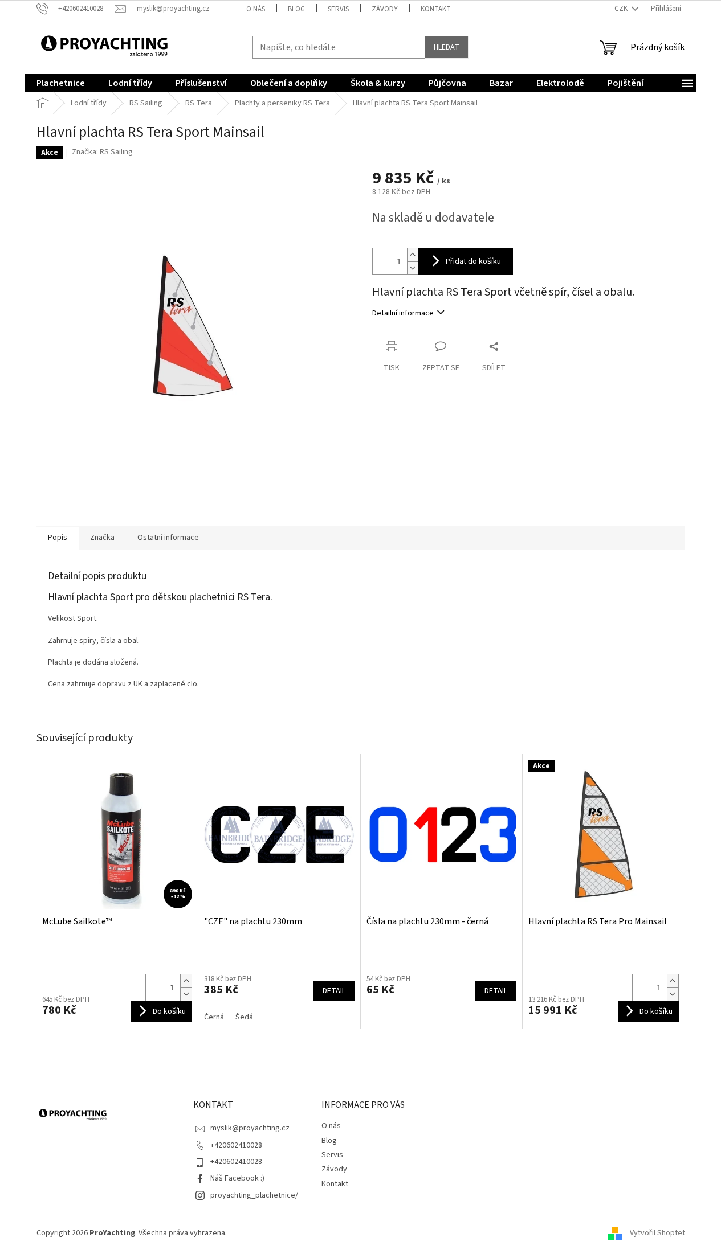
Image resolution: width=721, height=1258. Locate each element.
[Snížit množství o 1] (412, 267)
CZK (621, 8)
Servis (338, 9)
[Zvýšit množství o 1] (412, 254)
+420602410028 (236, 1145)
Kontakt (436, 9)
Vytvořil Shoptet (657, 1233)
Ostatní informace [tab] (168, 537)
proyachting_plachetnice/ (254, 1195)
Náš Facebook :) (237, 1178)
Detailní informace (403, 313)
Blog (296, 9)
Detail (334, 991)
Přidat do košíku (473, 261)
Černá (214, 1017)
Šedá (244, 1017)
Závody (385, 9)
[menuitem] (60, 83)
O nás (255, 9)
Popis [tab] (57, 537)
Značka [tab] (102, 537)
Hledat (446, 47)
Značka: (102, 152)
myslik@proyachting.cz (250, 1128)
